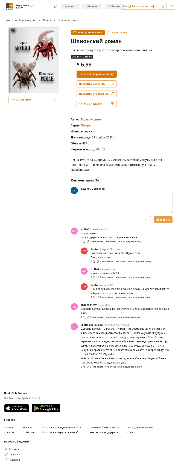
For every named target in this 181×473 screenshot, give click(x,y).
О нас (130, 432)
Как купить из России (140, 427)
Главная (9, 427)
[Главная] (56, 6)
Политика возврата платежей (60, 432)
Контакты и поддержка (104, 432)
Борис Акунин (27, 20)
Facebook (15, 459)
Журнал (70, 6)
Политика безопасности (104, 427)
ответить (97, 241)
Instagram (15, 449)
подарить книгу (132, 241)
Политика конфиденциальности (61, 427)
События (114, 6)
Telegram (14, 454)
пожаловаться (113, 241)
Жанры (46, 20)
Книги (9, 20)
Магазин (92, 6)
